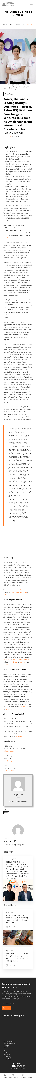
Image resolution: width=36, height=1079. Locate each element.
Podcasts (23, 1077)
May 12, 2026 (9, 951)
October (16, 25)
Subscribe (6, 1008)
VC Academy (7, 1057)
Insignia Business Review (18, 13)
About (5, 1048)
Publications (13, 1077)
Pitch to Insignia (8, 1041)
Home (3, 25)
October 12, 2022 (11, 859)
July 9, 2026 (9, 912)
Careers (5, 1050)
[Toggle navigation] (31, 4)
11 (21, 25)
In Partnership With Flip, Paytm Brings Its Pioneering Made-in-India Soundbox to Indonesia (17, 918)
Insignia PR (8, 136)
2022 (9, 25)
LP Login (6, 1046)
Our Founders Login (9, 1043)
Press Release (9, 94)
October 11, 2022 (18, 136)
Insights (5, 1052)
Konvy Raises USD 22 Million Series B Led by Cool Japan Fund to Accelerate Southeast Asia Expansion (18, 957)
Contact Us (6, 1054)
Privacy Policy (7, 1059)
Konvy (6, 813)
